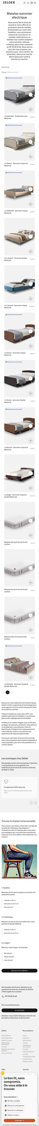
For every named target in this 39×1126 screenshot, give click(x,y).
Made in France (7, 1040)
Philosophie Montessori (5, 1043)
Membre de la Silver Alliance (8, 1050)
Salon (25, 1035)
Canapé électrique (29, 1056)
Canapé (25, 1054)
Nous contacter (7, 1053)
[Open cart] (31, 2)
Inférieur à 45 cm (10, 900)
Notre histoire (6, 1035)
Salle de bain (27, 1040)
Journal (4, 1047)
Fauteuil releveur (28, 1051)
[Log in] (24, 3)
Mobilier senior (28, 1061)
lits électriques (30, 703)
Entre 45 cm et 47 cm (11, 904)
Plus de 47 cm (8, 907)
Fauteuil (25, 1049)
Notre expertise (7, 1038)
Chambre (26, 1038)
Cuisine (25, 1043)
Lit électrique (27, 1059)
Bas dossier (8, 953)
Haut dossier (8, 960)
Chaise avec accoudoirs (27, 1046)
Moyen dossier (9, 957)
